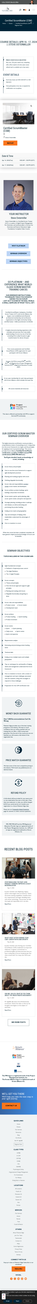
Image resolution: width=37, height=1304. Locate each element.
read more (8, 904)
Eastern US (18, 1199)
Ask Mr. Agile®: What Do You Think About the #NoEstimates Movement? (18, 994)
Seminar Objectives (18, 261)
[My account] (29, 10)
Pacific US (18, 1191)
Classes (11, 23)
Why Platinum (18, 246)
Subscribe (18, 1269)
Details (27, 1301)
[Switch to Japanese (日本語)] (3, 1297)
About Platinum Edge (18, 1232)
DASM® (18, 1166)
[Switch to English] (3, 1295)
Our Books (18, 1138)
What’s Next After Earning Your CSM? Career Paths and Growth (16, 938)
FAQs (18, 1243)
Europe (18, 1205)
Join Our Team (18, 1235)
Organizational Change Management (18, 1172)
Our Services (18, 1129)
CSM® (18, 1153)
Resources (18, 1132)
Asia (18, 1202)
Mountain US (18, 1194)
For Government (18, 1175)
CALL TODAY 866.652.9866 (10, 2)
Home (4, 23)
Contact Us (11, 1106)
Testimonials (18, 1238)
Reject (17, 1301)
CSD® (18, 1161)
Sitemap (18, 1254)
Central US (18, 1197)
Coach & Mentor (18, 1224)
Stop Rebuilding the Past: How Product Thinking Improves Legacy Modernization (18, 883)
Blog (18, 1135)
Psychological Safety (18, 1169)
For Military (18, 1177)
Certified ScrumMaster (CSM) (23, 23)
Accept (8, 1301)
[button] (31, 106)
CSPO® (18, 1158)
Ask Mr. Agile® (18, 1140)
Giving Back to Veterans (18, 1180)
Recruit (18, 1219)
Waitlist (10, 143)
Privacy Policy (18, 1249)
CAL (18, 1164)
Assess (18, 1216)
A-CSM (18, 1155)
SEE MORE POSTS (18, 1022)
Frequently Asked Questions (20, 809)
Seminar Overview (18, 254)
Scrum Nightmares (18, 1246)
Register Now (18, 25)
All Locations (18, 1189)
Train (18, 1221)
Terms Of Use (18, 1252)
